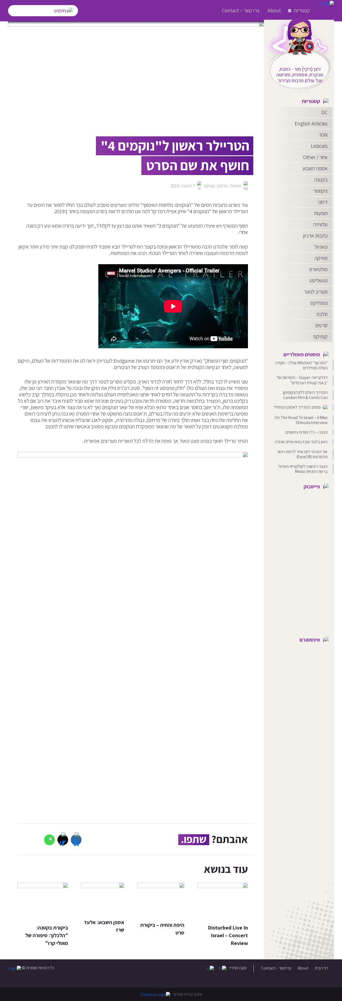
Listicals (319, 146)
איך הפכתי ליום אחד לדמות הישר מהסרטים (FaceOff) (302, 454)
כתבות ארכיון (315, 235)
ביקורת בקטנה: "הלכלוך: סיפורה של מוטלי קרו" (46, 935)
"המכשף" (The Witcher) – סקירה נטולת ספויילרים (301, 365)
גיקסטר (320, 190)
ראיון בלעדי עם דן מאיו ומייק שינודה (301, 441)
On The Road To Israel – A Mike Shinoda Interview (301, 420)
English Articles (311, 123)
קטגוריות (301, 10)
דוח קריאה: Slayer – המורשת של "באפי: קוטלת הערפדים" (302, 380)
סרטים (321, 325)
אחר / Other (315, 157)
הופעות (321, 213)
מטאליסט (318, 280)
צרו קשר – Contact (240, 10)
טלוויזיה (320, 224)
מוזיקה (321, 258)
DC (324, 112)
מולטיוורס (318, 269)
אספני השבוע (315, 168)
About (274, 10)
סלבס (322, 314)
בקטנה (321, 179)
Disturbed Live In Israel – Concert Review (228, 935)
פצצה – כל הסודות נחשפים (307, 432)
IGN (324, 134)
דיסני (323, 202)
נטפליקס (319, 302)
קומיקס (320, 336)
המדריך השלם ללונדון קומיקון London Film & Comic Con (305, 395)
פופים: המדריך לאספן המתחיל (297, 407)
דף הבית (321, 968)
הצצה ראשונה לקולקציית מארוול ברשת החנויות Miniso (303, 469)
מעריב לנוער (316, 291)
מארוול (321, 246)
